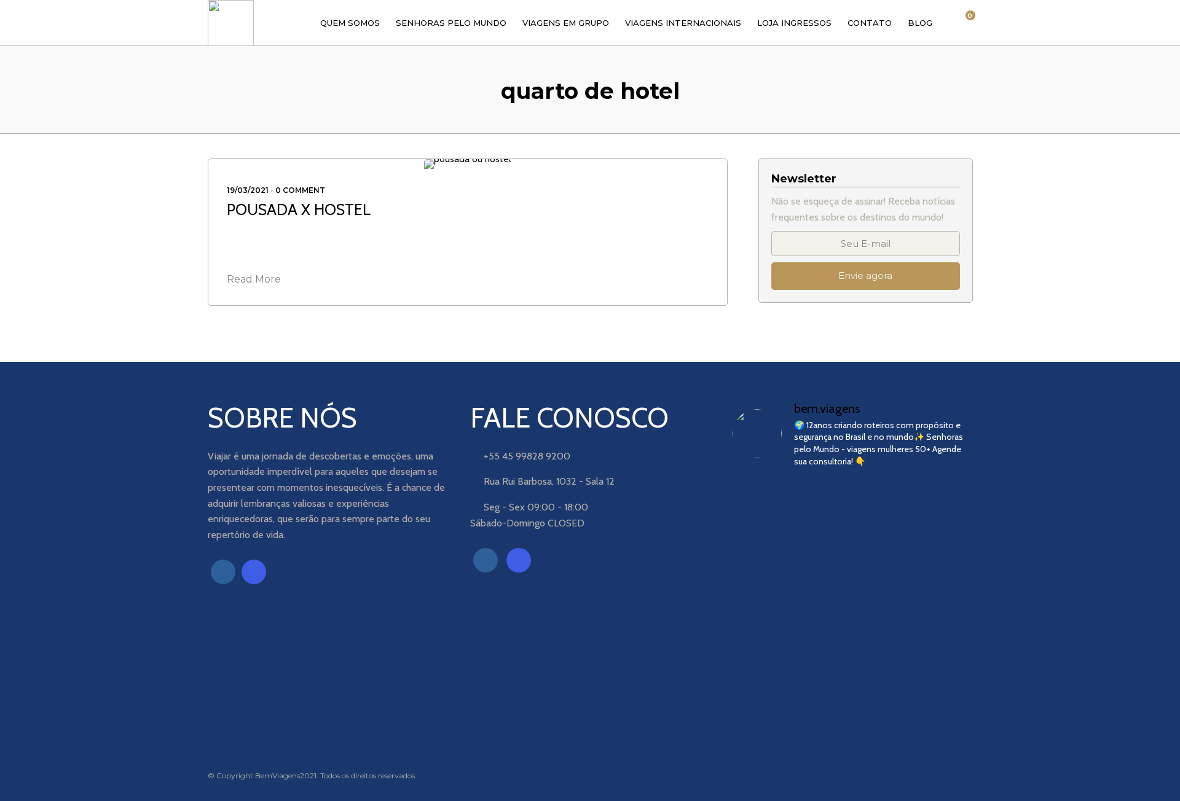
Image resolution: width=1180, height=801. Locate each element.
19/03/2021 (248, 190)
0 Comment (300, 190)
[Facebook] (223, 572)
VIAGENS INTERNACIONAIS (683, 23)
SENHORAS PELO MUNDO (451, 23)
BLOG (920, 23)
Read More (254, 279)
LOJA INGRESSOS (794, 23)
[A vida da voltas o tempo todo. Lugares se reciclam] (770, 592)
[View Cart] (963, 22)
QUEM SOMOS (350, 23)
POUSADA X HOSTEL (299, 209)
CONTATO (870, 23)
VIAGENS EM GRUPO (565, 23)
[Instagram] (254, 572)
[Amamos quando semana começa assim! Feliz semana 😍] (853, 513)
